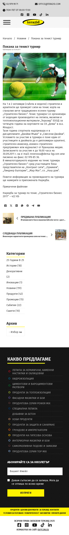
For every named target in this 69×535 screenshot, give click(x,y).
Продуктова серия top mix (29, 451)
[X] (11, 205)
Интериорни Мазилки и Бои (31, 440)
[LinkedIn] (16, 205)
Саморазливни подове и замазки (34, 446)
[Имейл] (38, 205)
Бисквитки (45, 513)
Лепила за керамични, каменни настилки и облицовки (33, 372)
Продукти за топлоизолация (31, 392)
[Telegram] (33, 205)
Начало (7, 38)
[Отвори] (6, 22)
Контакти (54, 510)
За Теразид (44, 510)
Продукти (12, 293)
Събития (11, 305)
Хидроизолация (23, 378)
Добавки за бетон (24, 414)
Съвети (10, 310)
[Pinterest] (27, 205)
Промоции (12, 299)
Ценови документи (29, 510)
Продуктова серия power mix (31, 403)
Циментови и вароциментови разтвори (32, 385)
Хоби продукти (22, 419)
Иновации (12, 282)
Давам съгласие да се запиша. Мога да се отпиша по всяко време (35, 482)
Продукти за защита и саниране (33, 424)
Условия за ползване (13, 513)
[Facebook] (5, 205)
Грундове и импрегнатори (29, 430)
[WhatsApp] (22, 205)
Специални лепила (24, 408)
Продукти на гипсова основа (32, 435)
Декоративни (14, 271)
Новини (21, 38)
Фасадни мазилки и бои (28, 398)
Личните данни (58, 513)
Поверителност (31, 513)
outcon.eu (43, 529)
